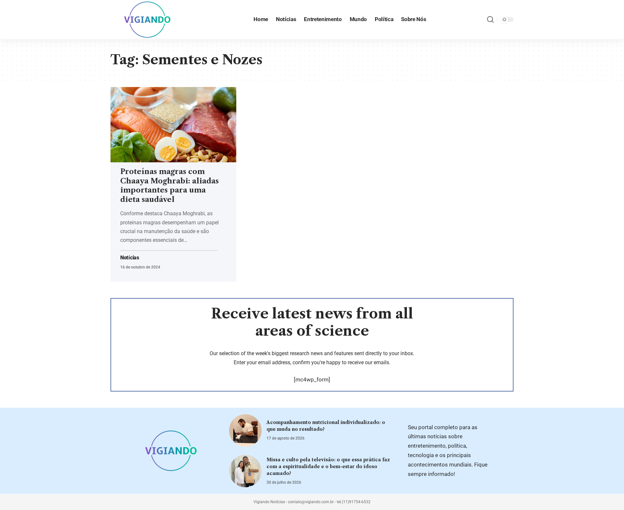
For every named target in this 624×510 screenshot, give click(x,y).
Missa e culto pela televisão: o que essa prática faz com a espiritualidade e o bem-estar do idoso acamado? (328, 466)
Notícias (129, 257)
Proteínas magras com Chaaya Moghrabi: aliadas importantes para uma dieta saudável (169, 185)
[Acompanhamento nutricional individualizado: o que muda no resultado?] (245, 430)
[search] (490, 19)
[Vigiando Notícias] (149, 19)
